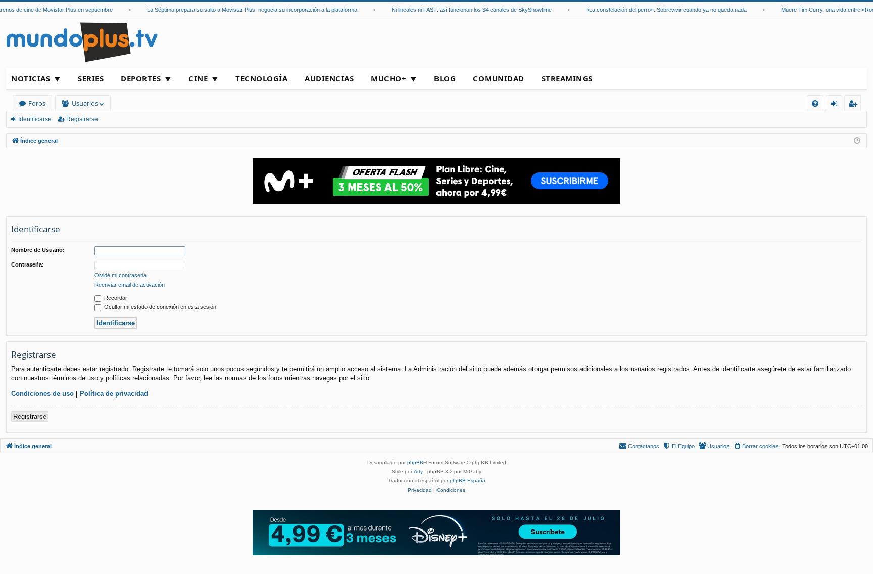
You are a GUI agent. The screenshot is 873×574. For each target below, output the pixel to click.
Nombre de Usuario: (38, 250)
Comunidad (498, 78)
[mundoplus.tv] (82, 41)
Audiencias (329, 78)
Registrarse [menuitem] (854, 105)
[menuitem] (815, 103)
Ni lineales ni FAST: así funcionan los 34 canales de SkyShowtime (465, 10)
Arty (418, 471)
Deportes (141, 78)
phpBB (415, 462)
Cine (198, 78)
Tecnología (261, 78)
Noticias (30, 78)
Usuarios (85, 103)
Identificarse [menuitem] (836, 105)
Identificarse (35, 119)
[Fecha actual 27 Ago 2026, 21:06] (857, 141)
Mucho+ (388, 78)
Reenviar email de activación (129, 285)
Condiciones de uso (42, 394)
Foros (36, 103)
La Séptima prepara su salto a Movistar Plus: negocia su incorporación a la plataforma (246, 10)
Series (91, 78)
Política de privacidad (114, 394)
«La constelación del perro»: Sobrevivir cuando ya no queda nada (660, 10)
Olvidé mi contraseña (120, 275)
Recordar (115, 298)
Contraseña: (27, 264)
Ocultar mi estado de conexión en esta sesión (159, 307)
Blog (445, 78)
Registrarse (82, 119)
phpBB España (468, 480)
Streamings (567, 78)
